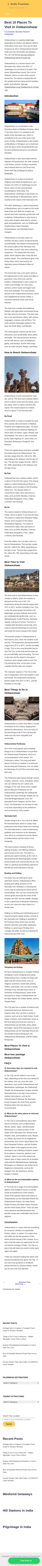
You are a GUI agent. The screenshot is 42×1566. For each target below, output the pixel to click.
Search (9, 1424)
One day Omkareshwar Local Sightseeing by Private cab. (21, 87)
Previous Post (23, 1282)
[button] (24, 1561)
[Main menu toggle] (7, 14)
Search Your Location (11, 1416)
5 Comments (9, 32)
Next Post (20, 1284)
